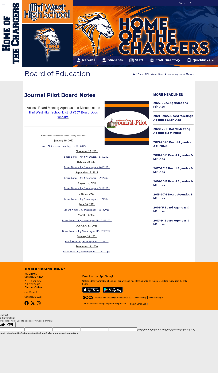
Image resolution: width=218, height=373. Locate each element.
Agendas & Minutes (184, 74)
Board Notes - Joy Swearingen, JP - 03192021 (87, 220)
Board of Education (147, 74)
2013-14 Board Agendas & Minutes (171, 222)
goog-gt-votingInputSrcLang (151, 329)
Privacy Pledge (156, 297)
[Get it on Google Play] (113, 290)
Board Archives (165, 74)
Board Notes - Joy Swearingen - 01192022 (63, 146)
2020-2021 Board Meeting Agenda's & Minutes (171, 130)
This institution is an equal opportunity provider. (104, 303)
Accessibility (140, 297)
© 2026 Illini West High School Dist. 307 (113, 297)
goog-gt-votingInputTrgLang (180, 329)
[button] (200, 60)
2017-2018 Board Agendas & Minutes (173, 170)
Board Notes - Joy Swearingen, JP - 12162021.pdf (86, 251)
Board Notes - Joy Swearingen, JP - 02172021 (87, 231)
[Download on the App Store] (91, 290)
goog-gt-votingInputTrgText (39, 333)
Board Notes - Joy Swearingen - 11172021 (87, 156)
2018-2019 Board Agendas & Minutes (173, 157)
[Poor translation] (11, 324)
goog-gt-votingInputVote (65, 333)
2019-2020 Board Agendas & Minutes (172, 144)
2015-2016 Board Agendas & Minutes (172, 196)
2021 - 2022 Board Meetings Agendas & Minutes (173, 117)
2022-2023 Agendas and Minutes (170, 104)
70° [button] (181, 3)
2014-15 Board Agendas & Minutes (171, 209)
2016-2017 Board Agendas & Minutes (173, 183)
